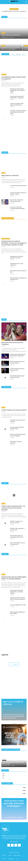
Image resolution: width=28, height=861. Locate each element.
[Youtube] (19, 845)
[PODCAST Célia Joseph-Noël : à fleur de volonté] (5, 530)
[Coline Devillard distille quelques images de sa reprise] (5, 377)
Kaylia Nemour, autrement (10, 175)
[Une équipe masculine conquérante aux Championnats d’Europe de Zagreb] (5, 112)
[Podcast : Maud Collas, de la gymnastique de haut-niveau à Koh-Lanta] (5, 537)
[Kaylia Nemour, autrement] (14, 29)
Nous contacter (14, 841)
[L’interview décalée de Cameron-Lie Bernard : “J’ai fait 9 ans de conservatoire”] (5, 194)
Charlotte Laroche (6, 765)
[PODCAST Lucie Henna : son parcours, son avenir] (5, 523)
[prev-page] (2, 118)
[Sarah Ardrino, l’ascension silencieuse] (5, 443)
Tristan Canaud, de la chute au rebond (13, 410)
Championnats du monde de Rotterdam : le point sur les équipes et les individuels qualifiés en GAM (13, 243)
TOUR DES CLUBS (6, 387)
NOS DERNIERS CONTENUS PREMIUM (10, 749)
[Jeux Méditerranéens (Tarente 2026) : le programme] (14, 66)
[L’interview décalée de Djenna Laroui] (5, 187)
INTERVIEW (4, 152)
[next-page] (5, 118)
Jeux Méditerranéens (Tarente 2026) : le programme (14, 11)
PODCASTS (5, 483)
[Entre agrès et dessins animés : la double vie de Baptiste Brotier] (5, 422)
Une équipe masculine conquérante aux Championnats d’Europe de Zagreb (18, 112)
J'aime (24, 787)
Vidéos (3, 339)
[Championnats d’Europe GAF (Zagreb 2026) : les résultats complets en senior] (5, 592)
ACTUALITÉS (5, 54)
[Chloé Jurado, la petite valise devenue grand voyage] (5, 201)
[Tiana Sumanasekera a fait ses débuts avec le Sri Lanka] (5, 370)
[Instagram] (12, 845)
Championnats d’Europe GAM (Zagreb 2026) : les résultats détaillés (13, 578)
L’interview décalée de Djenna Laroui (18, 185)
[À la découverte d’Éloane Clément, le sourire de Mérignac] (5, 436)
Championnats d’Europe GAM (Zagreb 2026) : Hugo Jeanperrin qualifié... (17, 90)
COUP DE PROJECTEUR (7, 218)
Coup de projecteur (6, 238)
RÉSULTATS (5, 554)
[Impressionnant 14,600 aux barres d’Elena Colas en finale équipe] (5, 356)
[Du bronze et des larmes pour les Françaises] (14, 331)
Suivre (24, 790)
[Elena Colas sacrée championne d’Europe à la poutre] (5, 363)
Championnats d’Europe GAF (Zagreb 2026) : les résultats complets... (16, 592)
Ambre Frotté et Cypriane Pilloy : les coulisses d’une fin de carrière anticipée (13, 508)
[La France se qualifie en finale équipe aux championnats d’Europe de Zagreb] (5, 105)
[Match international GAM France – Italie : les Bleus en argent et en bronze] (5, 614)
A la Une (3, 45)
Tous (13, 54)
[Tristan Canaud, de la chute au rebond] (14, 399)
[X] (15, 845)
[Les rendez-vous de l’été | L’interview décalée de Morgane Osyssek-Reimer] (5, 209)
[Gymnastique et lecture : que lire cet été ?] (5, 272)
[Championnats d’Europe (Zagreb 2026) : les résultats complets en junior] (5, 599)
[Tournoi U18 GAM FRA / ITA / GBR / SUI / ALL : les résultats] (5, 607)
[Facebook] (8, 845)
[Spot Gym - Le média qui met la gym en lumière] (14, 2)
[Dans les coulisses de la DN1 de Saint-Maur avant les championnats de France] (5, 429)
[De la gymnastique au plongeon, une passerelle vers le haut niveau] (5, 280)
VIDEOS (4, 319)
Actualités (18, 54)
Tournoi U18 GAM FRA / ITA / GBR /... (18, 605)
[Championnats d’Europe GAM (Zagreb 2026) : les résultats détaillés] (11, 45)
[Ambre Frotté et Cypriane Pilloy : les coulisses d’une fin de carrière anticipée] (14, 495)
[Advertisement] (14, 135)
